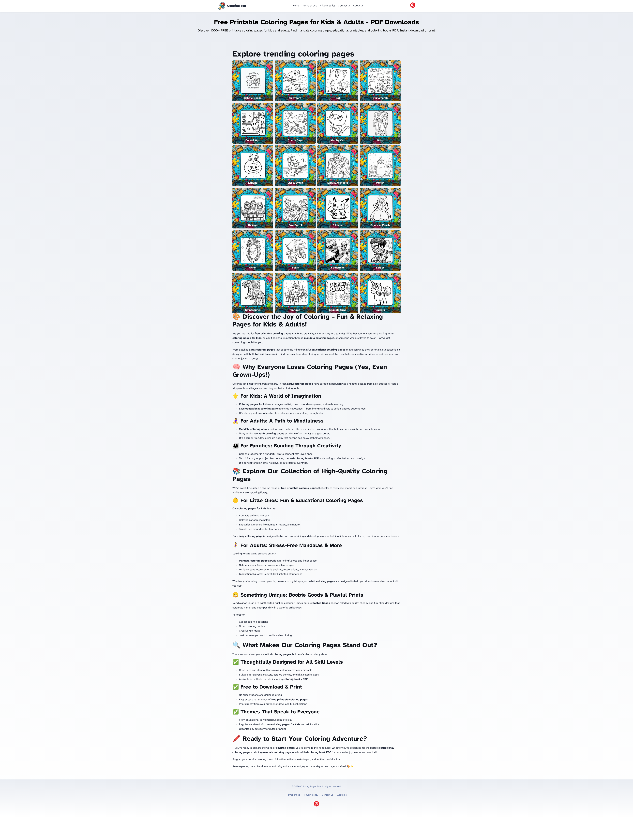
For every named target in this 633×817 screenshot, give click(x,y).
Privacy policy (327, 5)
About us (358, 5)
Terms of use (309, 5)
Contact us (344, 5)
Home (296, 5)
